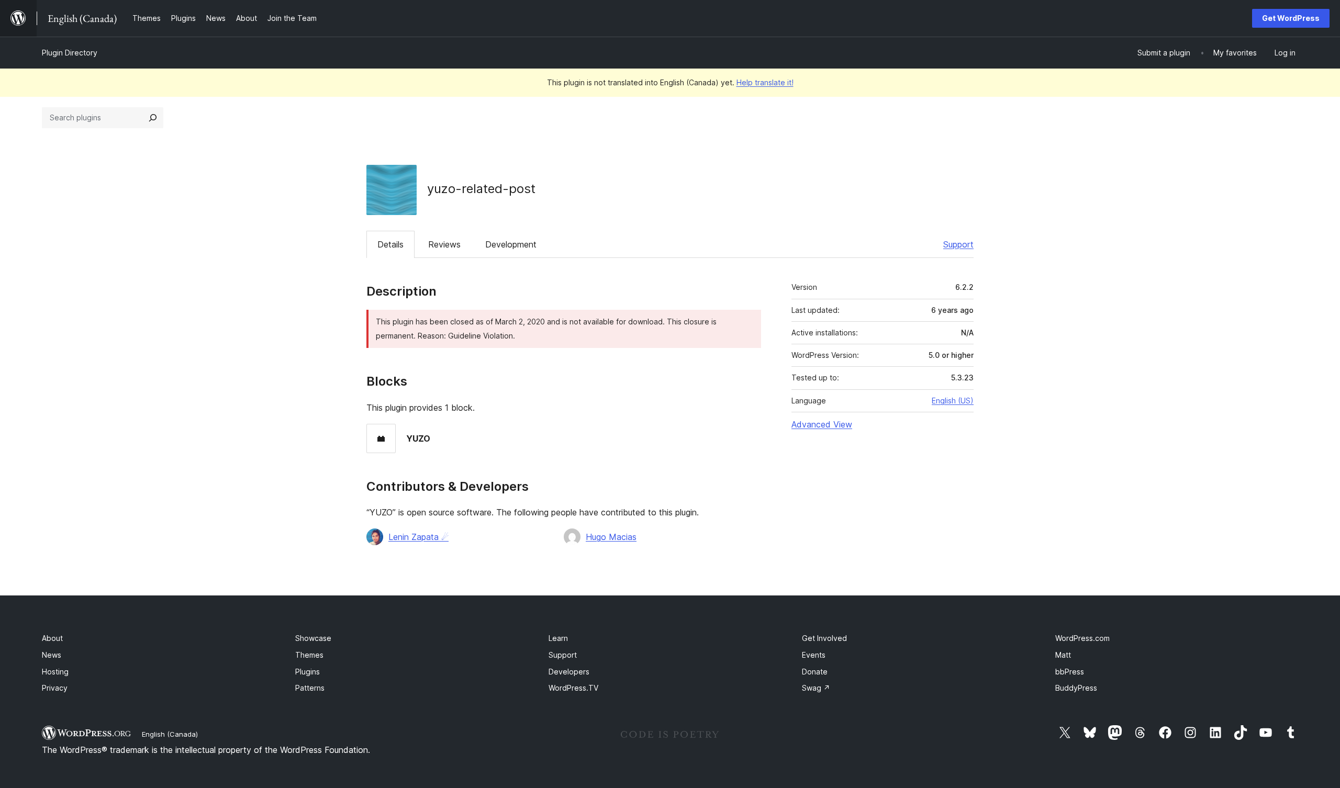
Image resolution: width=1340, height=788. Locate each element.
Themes (309, 654)
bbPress (1069, 671)
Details (390, 244)
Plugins (307, 671)
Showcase (313, 638)
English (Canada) (170, 734)
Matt (1063, 654)
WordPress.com (1082, 638)
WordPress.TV (573, 687)
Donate (815, 671)
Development (511, 244)
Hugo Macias (611, 537)
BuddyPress (1076, 687)
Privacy (55, 687)
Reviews (444, 244)
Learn (558, 638)
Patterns (310, 687)
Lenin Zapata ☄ (418, 537)
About (52, 638)
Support (958, 244)
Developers (569, 671)
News (51, 654)
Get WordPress (1291, 18)
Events (813, 654)
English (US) (953, 400)
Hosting (55, 671)
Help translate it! (765, 82)
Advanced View (821, 424)
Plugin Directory (69, 52)
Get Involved (824, 638)
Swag (816, 687)
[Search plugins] (152, 117)
